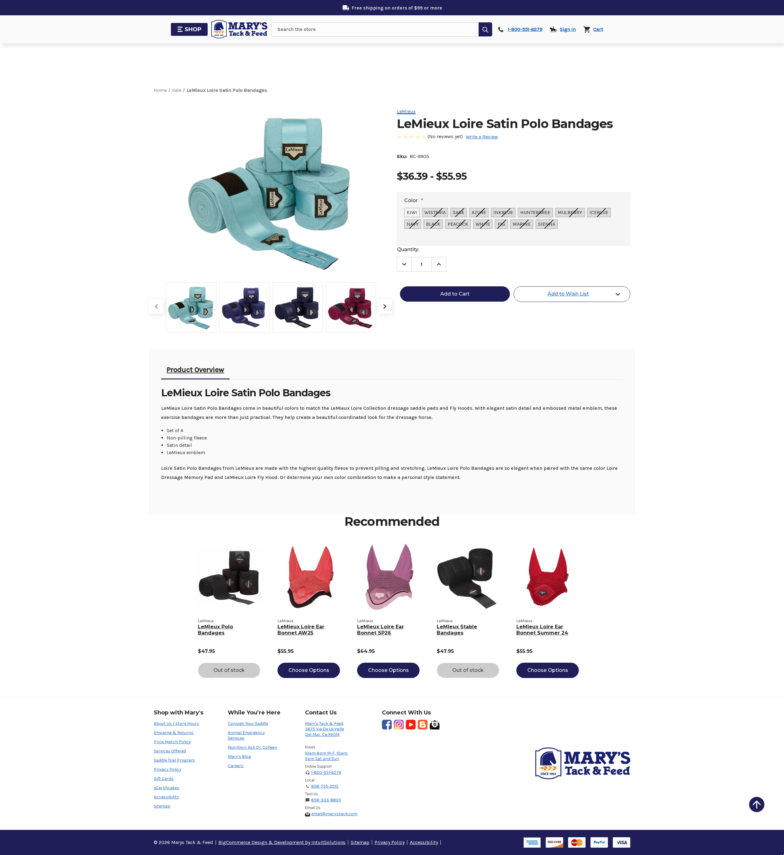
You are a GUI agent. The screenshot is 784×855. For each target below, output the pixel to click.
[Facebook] (387, 724)
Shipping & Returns (174, 732)
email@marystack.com (334, 813)
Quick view (229, 577)
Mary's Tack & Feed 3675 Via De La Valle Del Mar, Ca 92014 (324, 729)
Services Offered (170, 751)
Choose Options (308, 670)
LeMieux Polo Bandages (215, 630)
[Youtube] (411, 724)
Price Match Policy (172, 741)
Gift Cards (164, 778)
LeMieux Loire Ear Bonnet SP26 (380, 630)
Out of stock (229, 670)
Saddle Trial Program (174, 760)
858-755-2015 (324, 786)
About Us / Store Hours (176, 723)
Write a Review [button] (482, 137)
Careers (235, 765)
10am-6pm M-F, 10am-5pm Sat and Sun (327, 756)
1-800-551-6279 (326, 772)
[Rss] (423, 724)
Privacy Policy (167, 769)
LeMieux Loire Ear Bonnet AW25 (300, 630)
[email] (434, 724)
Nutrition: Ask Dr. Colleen (252, 747)
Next (384, 306)
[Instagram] (399, 724)
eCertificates (166, 787)
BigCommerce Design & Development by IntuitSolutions (281, 842)
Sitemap (162, 806)
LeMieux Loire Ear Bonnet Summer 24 (542, 630)
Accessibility (166, 797)
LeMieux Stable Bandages (457, 630)
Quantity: (408, 249)
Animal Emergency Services (246, 735)
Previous (156, 306)
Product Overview (195, 369)
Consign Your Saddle (248, 723)
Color (413, 200)
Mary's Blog (239, 756)
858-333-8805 (326, 800)
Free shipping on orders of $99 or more (397, 8)
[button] (756, 804)
